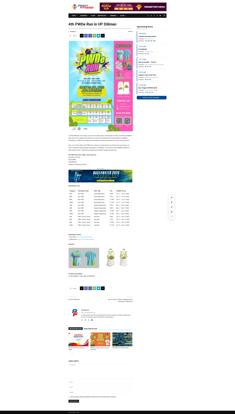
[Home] (171, 197)
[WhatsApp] (94, 35)
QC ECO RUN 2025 (73, 299)
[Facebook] (148, 15)
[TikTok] (154, 15)
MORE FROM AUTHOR (90, 328)
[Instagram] (151, 15)
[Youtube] (160, 15)
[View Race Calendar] (171, 202)
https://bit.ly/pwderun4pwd (86, 239)
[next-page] (72, 353)
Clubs (93, 15)
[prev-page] (69, 353)
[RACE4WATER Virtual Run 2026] (122, 339)
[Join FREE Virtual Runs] (171, 207)
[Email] (103, 35)
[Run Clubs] (171, 212)
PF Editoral (73, 31)
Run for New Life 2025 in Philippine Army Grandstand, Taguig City (120, 300)
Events (70, 345)
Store (122, 15)
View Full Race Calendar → (152, 97)
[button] (164, 16)
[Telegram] (98, 35)
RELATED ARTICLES (76, 328)
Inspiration (102, 15)
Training (113, 15)
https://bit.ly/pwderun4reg (84, 237)
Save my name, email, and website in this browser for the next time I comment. (93, 397)
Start (74, 15)
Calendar (83, 15)
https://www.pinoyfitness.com (88, 312)
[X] (157, 15)
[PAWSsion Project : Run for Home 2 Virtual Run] (100, 339)
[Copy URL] (82, 35)
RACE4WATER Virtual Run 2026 (120, 347)
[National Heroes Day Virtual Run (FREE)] (78, 339)
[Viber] (90, 35)
